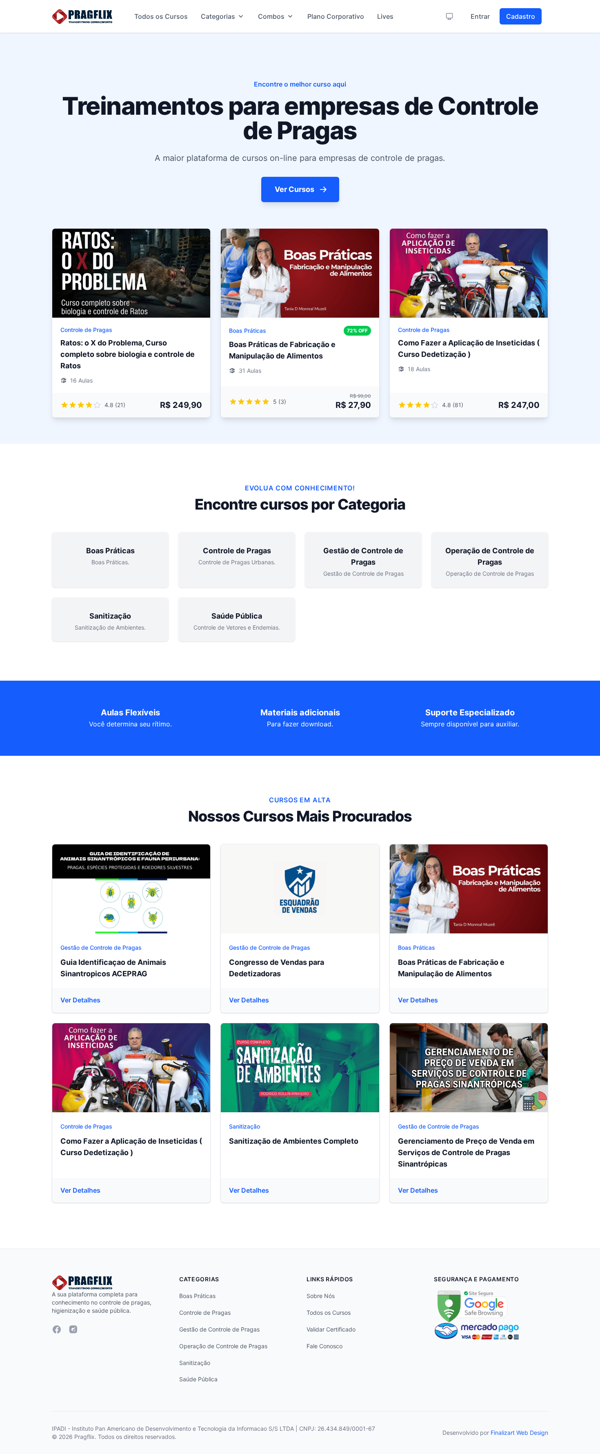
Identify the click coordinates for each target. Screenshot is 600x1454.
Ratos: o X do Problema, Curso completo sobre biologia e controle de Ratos (127, 354)
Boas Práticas (247, 330)
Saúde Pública (198, 1379)
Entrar (480, 16)
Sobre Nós (321, 1295)
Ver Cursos (294, 189)
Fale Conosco (324, 1346)
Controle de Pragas (86, 329)
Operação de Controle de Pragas (223, 1346)
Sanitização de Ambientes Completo (293, 1141)
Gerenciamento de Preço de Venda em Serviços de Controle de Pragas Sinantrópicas (466, 1152)
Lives (385, 16)
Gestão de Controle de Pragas (101, 947)
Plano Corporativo (335, 16)
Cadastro (520, 16)
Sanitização (244, 1126)
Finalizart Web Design (519, 1432)
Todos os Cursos (161, 16)
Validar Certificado (331, 1329)
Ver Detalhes (80, 1000)
